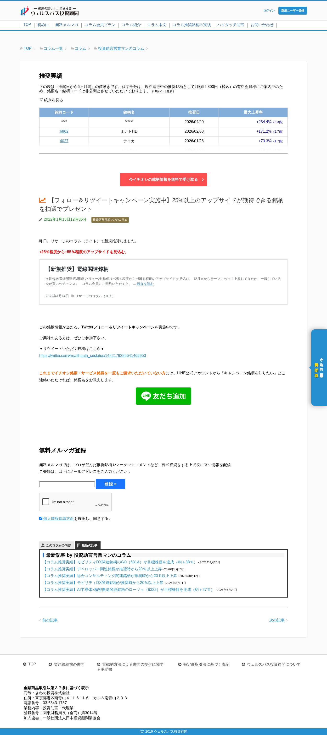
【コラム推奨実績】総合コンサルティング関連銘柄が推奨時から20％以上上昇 (110, 576)
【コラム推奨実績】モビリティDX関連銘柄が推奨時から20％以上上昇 (103, 583)
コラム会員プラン (100, 25)
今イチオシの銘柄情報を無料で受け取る (163, 179)
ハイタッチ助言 (230, 25)
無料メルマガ (66, 25)
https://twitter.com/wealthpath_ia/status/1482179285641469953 (92, 356)
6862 (64, 131)
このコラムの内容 (58, 545)
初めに (43, 25)
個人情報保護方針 (58, 519)
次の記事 (277, 620)
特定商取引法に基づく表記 (206, 664)
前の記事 (50, 620)
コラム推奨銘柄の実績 (192, 25)
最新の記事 (89, 545)
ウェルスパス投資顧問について (274, 664)
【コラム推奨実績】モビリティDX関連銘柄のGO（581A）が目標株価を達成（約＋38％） (120, 562)
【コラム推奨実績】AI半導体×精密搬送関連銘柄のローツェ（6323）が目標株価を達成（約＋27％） (128, 590)
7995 (64, 150)
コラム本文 (156, 25)
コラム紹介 (131, 25)
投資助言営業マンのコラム (110, 219)
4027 (64, 141)
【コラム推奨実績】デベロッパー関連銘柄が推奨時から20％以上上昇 (102, 569)
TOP (27, 24)
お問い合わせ (262, 25)
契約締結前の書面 (69, 664)
